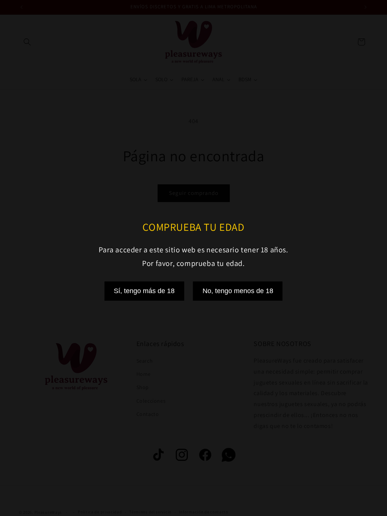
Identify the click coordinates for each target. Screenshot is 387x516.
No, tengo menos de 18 (238, 291)
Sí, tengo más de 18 (144, 291)
